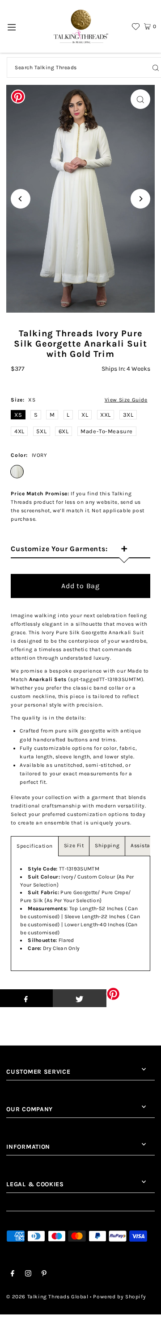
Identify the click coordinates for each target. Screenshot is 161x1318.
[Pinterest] (44, 1274)
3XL (128, 414)
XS (18, 414)
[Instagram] (28, 1274)
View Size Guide (126, 400)
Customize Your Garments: (69, 549)
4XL (19, 431)
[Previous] (20, 199)
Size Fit (74, 845)
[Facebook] (12, 1274)
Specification (35, 846)
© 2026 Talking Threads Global (47, 1296)
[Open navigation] (12, 26)
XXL (105, 414)
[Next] (140, 199)
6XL (64, 431)
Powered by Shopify (119, 1296)
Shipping (107, 845)
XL (84, 414)
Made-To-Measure (106, 431)
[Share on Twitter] (79, 998)
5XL (41, 431)
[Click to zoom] (140, 99)
